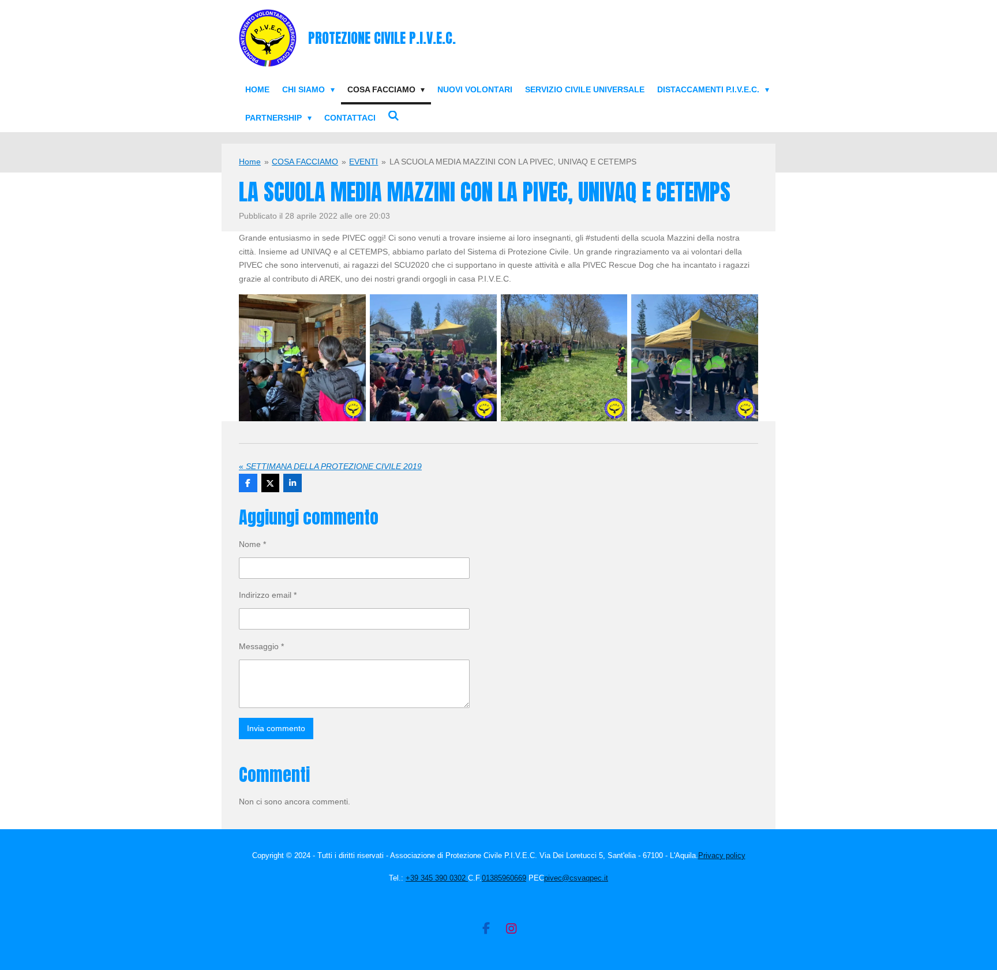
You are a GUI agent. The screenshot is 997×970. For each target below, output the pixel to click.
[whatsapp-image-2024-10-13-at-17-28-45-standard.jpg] (433, 358)
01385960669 (504, 878)
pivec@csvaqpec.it (576, 878)
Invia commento (276, 728)
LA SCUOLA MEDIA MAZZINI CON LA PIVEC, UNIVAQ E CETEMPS (512, 161)
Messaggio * (261, 646)
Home (250, 161)
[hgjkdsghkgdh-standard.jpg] (302, 358)
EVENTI (363, 161)
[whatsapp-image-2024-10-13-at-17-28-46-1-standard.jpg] (563, 358)
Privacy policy (721, 855)
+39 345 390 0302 (437, 878)
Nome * (252, 544)
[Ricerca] (394, 116)
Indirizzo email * (268, 595)
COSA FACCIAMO (305, 161)
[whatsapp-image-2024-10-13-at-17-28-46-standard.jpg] (694, 358)
